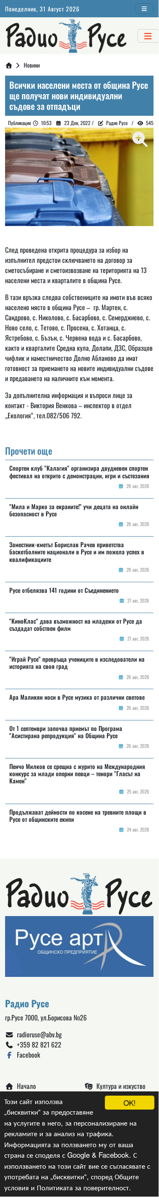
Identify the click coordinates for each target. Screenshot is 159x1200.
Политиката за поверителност (83, 1187)
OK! (129, 1102)
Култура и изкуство (119, 1086)
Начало (25, 1086)
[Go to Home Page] (9, 64)
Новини (32, 64)
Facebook (27, 1055)
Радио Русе (117, 122)
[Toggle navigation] (144, 8)
